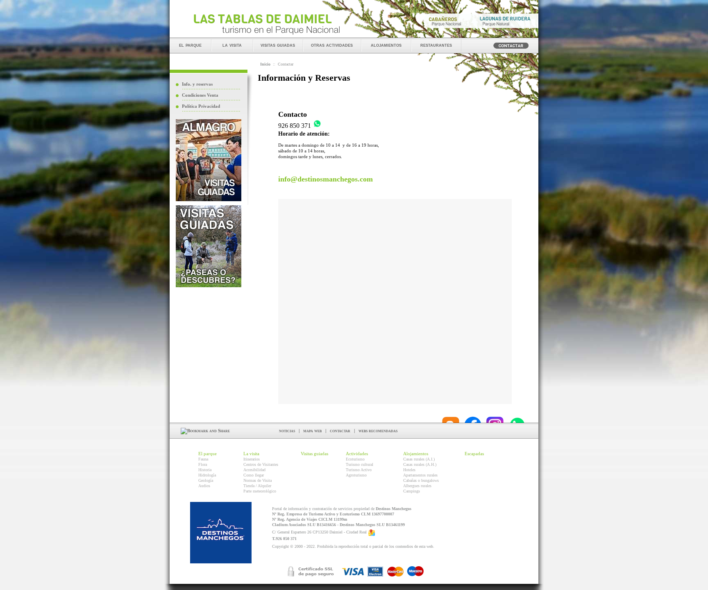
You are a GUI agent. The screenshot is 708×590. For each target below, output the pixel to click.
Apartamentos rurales (420, 475)
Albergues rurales (417, 485)
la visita (232, 45)
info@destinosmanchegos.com (325, 179)
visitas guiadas (278, 45)
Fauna (203, 459)
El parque (207, 453)
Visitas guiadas (314, 453)
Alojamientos (415, 453)
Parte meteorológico (259, 491)
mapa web (312, 430)
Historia (204, 469)
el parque (190, 45)
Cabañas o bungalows (421, 480)
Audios (204, 485)
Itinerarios (251, 459)
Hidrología (207, 475)
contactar (340, 430)
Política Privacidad (201, 106)
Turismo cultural (359, 464)
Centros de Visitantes (260, 464)
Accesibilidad (254, 469)
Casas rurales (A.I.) (419, 459)
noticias (287, 430)
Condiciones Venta (200, 95)
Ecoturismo (355, 459)
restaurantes (436, 45)
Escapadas (474, 453)
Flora (202, 464)
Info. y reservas (197, 84)
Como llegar (253, 475)
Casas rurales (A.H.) (419, 464)
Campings (411, 491)
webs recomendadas (378, 430)
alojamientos (386, 45)
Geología (205, 480)
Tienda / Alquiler (257, 485)
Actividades (357, 453)
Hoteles (409, 469)
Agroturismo (356, 475)
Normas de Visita (257, 480)
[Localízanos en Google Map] (371, 532)
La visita (251, 453)
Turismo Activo (359, 469)
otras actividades (332, 45)
